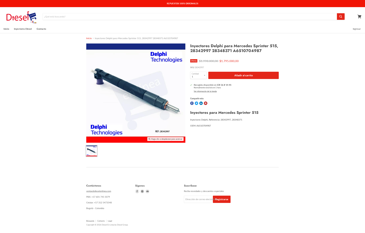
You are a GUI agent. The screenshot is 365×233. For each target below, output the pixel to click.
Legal (110, 221)
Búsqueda (90, 221)
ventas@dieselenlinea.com (98, 191)
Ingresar (357, 29)
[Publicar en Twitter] (196, 103)
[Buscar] (341, 16)
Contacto (41, 28)
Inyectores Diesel (23, 28)
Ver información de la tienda (205, 91)
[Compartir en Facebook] (192, 103)
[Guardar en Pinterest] (205, 103)
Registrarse (221, 199)
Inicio (6, 28)
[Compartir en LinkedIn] (201, 103)
